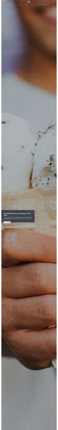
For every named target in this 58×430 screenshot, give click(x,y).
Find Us (20, 4)
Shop (15, 4)
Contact (33, 4)
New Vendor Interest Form (43, 4)
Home (11, 4)
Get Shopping (7, 222)
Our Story (26, 4)
